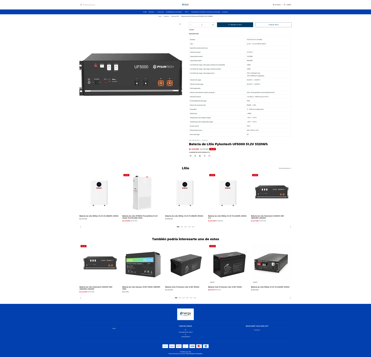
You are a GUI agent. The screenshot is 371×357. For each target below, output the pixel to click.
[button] (178, 227)
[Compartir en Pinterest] (204, 156)
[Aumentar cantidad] (213, 24)
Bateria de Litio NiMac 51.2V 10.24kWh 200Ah (270, 287)
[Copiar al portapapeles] (209, 156)
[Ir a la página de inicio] (185, 4)
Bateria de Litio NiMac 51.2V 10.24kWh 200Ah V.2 (227, 217)
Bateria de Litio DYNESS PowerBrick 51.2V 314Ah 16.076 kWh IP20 (140, 217)
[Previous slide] (80, 227)
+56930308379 (185, 336)
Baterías (166, 16)
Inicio (160, 16)
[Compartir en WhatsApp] (200, 156)
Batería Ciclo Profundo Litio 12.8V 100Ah (225, 287)
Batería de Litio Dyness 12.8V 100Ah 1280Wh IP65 (141, 288)
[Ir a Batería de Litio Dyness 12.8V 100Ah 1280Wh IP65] (142, 264)
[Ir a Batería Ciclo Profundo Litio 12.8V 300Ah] (185, 264)
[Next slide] (290, 227)
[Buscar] (81, 5)
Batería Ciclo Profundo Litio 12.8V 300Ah (182, 287)
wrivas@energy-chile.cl (185, 332)
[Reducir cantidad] (190, 24)
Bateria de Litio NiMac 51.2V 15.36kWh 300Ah (184, 216)
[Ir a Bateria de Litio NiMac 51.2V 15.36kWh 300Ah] (185, 193)
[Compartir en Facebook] (190, 156)
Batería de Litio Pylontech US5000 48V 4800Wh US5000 (267, 217)
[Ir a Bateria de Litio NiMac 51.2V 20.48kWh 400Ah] (99, 193)
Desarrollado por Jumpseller (194, 353)
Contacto (257, 330)
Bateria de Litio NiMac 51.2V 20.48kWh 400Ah (98, 216)
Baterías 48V (175, 16)
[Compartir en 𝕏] (195, 156)
